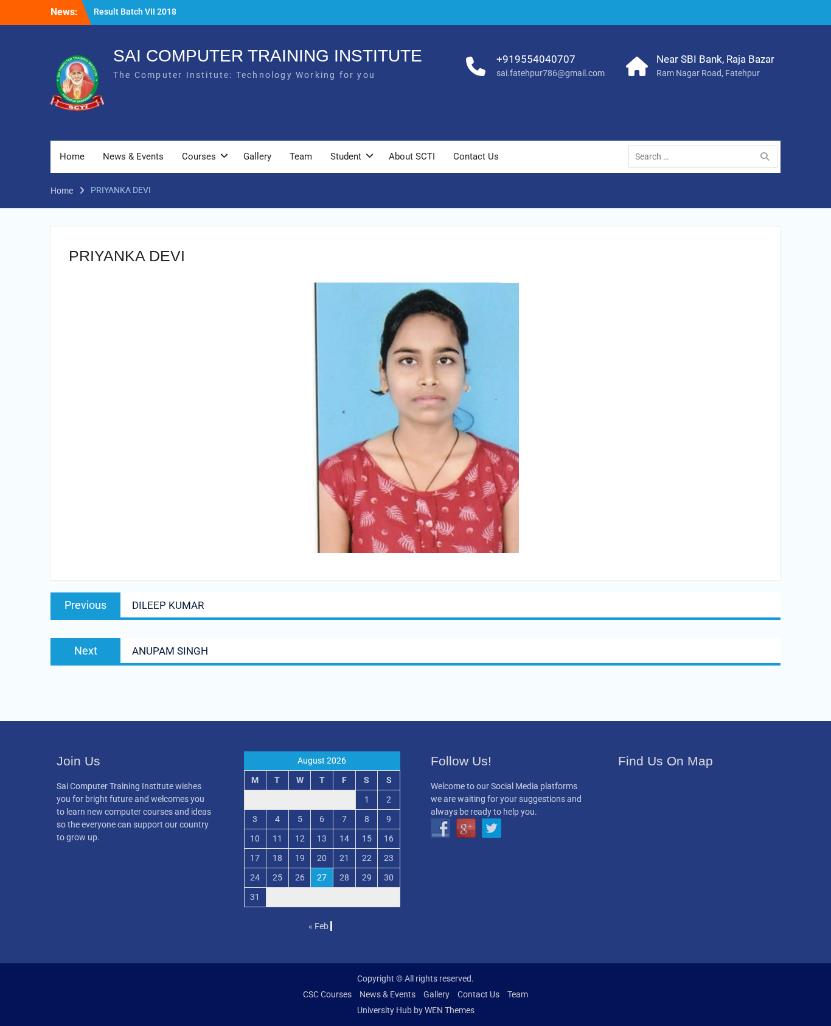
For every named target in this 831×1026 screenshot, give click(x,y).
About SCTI (412, 156)
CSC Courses (327, 994)
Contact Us (476, 156)
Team (301, 156)
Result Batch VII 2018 (135, 11)
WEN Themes (450, 1010)
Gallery (257, 156)
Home (72, 156)
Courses (199, 156)
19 (300, 858)
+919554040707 (535, 59)
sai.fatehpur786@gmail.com (550, 73)
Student (345, 156)
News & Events (133, 156)
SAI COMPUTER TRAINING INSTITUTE (267, 55)
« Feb (318, 926)
